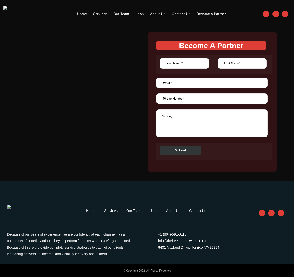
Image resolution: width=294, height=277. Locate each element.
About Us (157, 14)
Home (82, 14)
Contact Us (181, 14)
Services (100, 14)
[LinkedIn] (285, 14)
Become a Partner (211, 14)
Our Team (121, 14)
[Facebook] (266, 14)
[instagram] (275, 14)
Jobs (140, 14)
